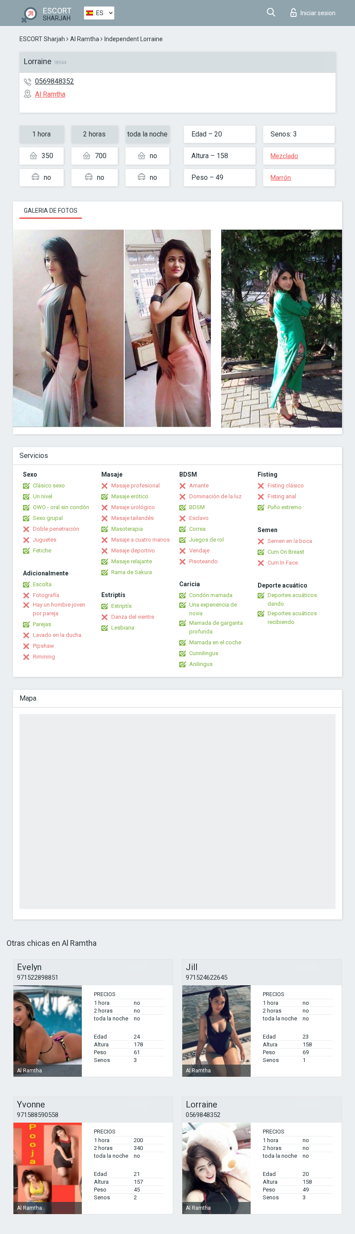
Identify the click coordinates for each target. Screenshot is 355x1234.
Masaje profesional (135, 485)
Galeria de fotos (50, 210)
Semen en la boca (290, 541)
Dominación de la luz (215, 496)
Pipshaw (43, 646)
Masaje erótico (129, 496)
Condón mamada (210, 595)
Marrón (281, 178)
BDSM (197, 507)
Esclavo (199, 518)
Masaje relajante (131, 561)
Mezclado (284, 156)
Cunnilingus (203, 653)
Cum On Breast (286, 552)
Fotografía (46, 595)
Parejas (42, 624)
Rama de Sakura (131, 572)
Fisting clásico (286, 485)
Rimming (44, 656)
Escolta (42, 584)
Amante (199, 485)
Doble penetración (56, 529)
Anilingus (201, 664)
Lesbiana (122, 627)
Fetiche (42, 550)
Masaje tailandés (132, 518)
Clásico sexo (49, 485)
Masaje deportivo (133, 550)
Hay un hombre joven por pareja (59, 609)
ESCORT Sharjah (42, 39)
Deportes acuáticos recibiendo (292, 617)
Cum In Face (283, 562)
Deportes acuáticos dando (292, 599)
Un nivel (42, 496)
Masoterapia (127, 529)
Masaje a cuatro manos (140, 539)
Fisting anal (282, 496)
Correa (197, 529)
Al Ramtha (84, 39)
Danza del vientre (132, 617)
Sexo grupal (48, 518)
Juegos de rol (206, 539)
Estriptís (121, 606)
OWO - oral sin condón (61, 507)
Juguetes (44, 539)
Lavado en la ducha (57, 635)
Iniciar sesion (318, 13)
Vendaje (199, 550)
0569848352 (54, 81)
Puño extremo (285, 507)
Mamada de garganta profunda (216, 627)
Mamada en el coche (215, 642)
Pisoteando (203, 561)
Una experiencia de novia (213, 609)
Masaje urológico (133, 507)
